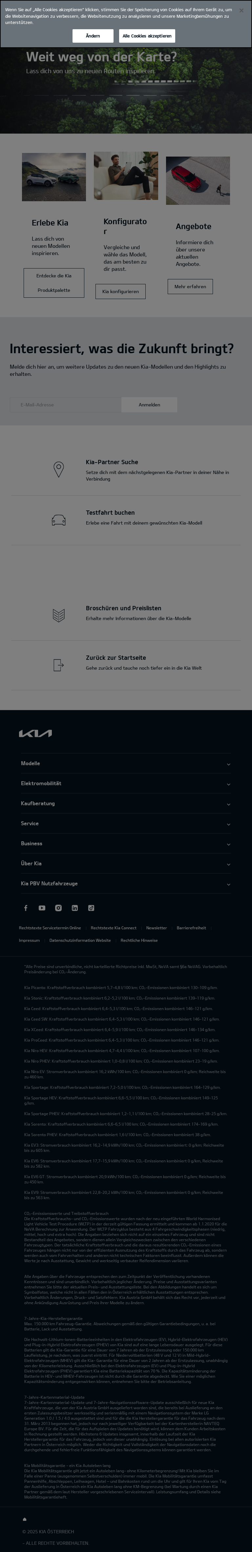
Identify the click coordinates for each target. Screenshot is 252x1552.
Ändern (93, 35)
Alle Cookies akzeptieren (147, 35)
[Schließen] (241, 10)
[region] (126, 24)
